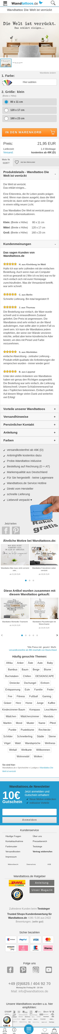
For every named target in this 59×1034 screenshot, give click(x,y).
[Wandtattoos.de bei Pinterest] (23, 970)
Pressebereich (40, 841)
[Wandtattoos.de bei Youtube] (49, 970)
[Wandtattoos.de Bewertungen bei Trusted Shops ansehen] (17, 899)
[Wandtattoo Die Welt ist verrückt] (29, 35)
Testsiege (37, 846)
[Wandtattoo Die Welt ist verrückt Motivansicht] (17, 62)
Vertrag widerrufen (42, 851)
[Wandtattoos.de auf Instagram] (36, 970)
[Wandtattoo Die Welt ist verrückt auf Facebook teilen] (5, 530)
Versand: (8, 152)
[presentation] (2, 635)
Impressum (11, 856)
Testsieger (43, 908)
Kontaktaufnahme (14, 841)
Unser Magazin (42, 890)
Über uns (37, 836)
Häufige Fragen (13, 836)
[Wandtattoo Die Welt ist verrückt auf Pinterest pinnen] (15, 530)
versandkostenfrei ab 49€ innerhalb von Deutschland (33, 650)
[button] (26, 580)
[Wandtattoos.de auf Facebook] (10, 970)
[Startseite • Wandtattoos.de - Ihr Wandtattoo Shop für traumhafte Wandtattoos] (26, 3)
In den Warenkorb (23, 132)
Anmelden (29, 820)
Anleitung (42, 882)
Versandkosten (13, 851)
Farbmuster (11, 846)
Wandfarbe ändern (48, 73)
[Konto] (5, 1030)
